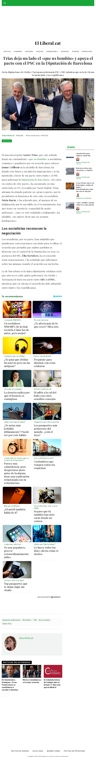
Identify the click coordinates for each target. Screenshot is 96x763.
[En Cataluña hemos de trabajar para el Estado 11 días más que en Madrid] (53, 671)
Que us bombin (44, 620)
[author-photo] (78, 159)
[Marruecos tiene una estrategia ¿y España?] (70, 171)
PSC (35, 620)
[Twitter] (92, 1)
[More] (39, 146)
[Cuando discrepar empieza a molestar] (70, 156)
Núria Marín (27, 620)
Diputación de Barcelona (35, 179)
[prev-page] (3, 695)
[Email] (27, 146)
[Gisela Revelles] (10, 644)
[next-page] (7, 695)
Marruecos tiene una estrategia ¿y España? (84, 169)
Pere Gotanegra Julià (83, 163)
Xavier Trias (7, 624)
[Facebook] (89, 1)
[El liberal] (48, 43)
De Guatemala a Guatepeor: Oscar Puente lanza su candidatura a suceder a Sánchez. (10, 685)
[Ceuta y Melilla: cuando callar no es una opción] (70, 205)
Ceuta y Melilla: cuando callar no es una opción (85, 204)
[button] (5, 3)
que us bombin (37, 159)
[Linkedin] (21, 146)
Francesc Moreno (83, 198)
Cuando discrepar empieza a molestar (83, 154)
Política (6, 141)
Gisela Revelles (8, 135)
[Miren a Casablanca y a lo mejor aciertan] (32, 671)
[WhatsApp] (15, 146)
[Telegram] (33, 146)
